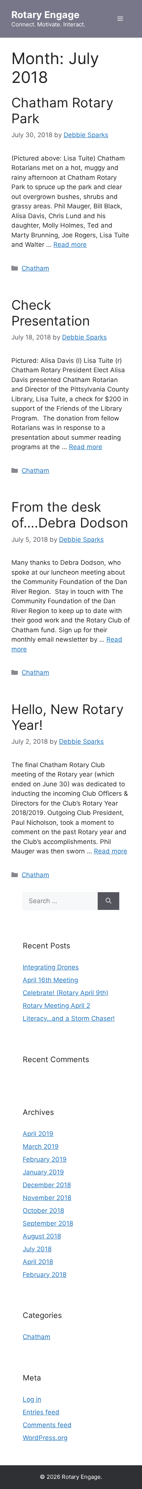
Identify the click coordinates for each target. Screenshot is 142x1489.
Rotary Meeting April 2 (56, 1005)
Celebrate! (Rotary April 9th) (65, 993)
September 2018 (48, 1223)
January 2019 (43, 1172)
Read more (70, 244)
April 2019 (38, 1133)
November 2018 (47, 1198)
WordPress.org (45, 1438)
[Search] (108, 901)
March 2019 (41, 1146)
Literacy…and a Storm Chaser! (69, 1018)
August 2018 (42, 1236)
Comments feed (47, 1425)
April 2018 (38, 1262)
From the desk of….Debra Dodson (69, 514)
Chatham (35, 268)
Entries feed (41, 1412)
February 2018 (44, 1274)
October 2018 (43, 1210)
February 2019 (45, 1159)
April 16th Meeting (50, 980)
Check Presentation (50, 313)
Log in (32, 1399)
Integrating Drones (51, 967)
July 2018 (37, 1249)
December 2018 (47, 1185)
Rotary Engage (45, 14)
